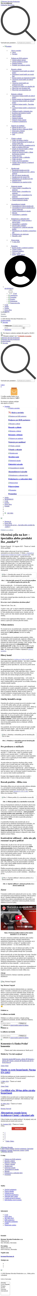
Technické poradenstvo (11, 1195)
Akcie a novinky (16, 50)
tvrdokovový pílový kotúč (22, 659)
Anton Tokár (4, 1066)
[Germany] (5, 1289)
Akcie (14, 52)
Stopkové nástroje (17, 118)
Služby (7, 306)
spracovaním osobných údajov (19, 1025)
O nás (6, 305)
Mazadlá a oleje (17, 236)
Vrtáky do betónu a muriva (20, 140)
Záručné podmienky (21, 1148)
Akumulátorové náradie (18, 204)
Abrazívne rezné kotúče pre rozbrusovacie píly (20, 84)
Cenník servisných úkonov (13, 1198)
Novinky (14, 54)
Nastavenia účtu (15, 303)
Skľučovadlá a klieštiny (19, 225)
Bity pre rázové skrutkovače (20, 175)
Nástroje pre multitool (17, 126)
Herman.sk (8, 521)
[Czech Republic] (5, 1284)
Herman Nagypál (6, 1108)
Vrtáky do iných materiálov (20, 161)
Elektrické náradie (16, 186)
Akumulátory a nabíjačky (19, 214)
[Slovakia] (5, 1283)
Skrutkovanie (15, 168)
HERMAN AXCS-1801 (20, 791)
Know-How (8, 310)
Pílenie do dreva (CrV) (19, 127)
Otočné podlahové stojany (20, 61)
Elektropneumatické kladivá (20, 198)
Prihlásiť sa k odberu (7, 530)
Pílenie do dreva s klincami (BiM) (22, 129)
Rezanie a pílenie (16, 69)
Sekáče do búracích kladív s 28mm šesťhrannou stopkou (22, 153)
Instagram (4, 316)
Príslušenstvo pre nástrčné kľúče (21, 182)
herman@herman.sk (7, 1256)
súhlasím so (16, 1025)
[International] (5, 1291)
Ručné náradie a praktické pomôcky (23, 248)
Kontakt (7, 311)
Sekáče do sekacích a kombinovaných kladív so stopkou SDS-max (23, 146)
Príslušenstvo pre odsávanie (20, 234)
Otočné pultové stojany (19, 60)
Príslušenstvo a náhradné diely (20, 219)
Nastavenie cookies (18, 1150)
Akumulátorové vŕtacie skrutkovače (22, 206)
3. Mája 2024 (5, 1081)
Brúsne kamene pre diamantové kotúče (23, 78)
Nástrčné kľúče (16, 180)
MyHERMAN (9, 499)
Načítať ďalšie (19, 1128)
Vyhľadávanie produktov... (9, 43)
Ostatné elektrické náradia (20, 200)
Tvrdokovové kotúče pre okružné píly (23, 86)
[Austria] (5, 1288)
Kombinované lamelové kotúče (21, 113)
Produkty (9, 46)
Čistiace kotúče (16, 114)
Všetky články (10, 1141)
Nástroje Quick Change (19, 120)
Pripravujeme (15, 240)
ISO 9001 (10, 513)
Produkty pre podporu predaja (21, 65)
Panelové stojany (17, 63)
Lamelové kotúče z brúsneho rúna (22, 111)
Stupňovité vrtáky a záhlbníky (21, 157)
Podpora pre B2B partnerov (19, 58)
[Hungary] (5, 1286)
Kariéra (7, 308)
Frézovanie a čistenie (18, 131)
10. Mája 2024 (5, 1103)
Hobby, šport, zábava (18, 254)
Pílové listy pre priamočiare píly (21, 90)
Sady (13, 134)
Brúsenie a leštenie (16, 94)
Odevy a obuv (16, 253)
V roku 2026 (16, 242)
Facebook (4, 312)
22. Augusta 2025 (6, 1124)
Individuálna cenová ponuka (13, 1200)
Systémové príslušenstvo (19, 121)
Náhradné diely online (11, 1196)
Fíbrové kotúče (16, 116)
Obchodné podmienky (11, 1221)
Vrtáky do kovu (17, 155)
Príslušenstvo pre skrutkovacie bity (22, 179)
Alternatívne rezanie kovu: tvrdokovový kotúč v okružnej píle (17, 554)
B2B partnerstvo (9, 1220)
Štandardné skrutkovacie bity (21, 170)
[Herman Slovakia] (7, 1147)
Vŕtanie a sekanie (16, 138)
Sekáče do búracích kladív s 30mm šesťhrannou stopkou (22, 149)
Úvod (15, 293)
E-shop (2, 1148)
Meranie (14, 213)
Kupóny (12, 299)
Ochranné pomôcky (18, 251)
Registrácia (11, 5)
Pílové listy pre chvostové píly (21, 88)
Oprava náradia (9, 1148)
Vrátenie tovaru (9, 1193)
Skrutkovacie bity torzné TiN (21, 177)
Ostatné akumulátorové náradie (21, 211)
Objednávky (14, 295)
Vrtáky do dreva (17, 159)
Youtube (3, 314)
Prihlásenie (4, 5)
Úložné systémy (17, 249)
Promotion (14, 246)
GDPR (27, 1150)
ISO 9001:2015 (9, 1218)
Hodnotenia (13, 301)
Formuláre (13, 297)
